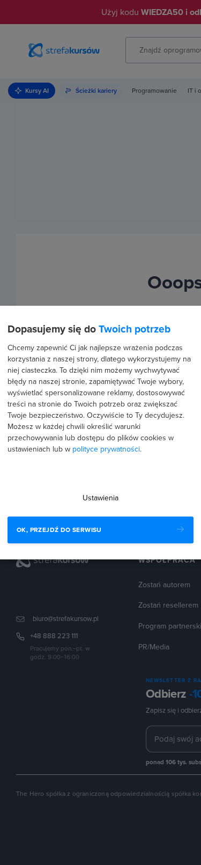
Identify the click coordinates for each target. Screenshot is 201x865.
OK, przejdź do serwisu (59, 530)
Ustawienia (100, 497)
